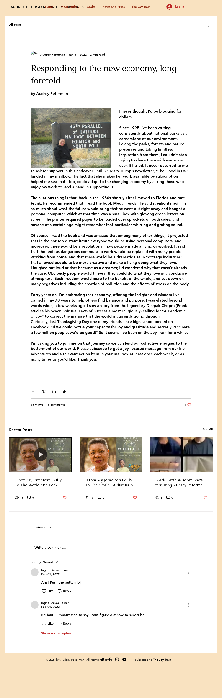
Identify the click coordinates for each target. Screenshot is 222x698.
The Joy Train (162, 660)
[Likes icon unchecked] (44, 591)
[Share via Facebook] (33, 391)
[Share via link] (65, 391)
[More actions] (188, 54)
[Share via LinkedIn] (54, 391)
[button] (207, 25)
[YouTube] (124, 659)
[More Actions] (188, 572)
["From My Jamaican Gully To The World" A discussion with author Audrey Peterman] (111, 454)
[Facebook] (109, 659)
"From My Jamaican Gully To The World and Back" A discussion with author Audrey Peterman (39, 483)
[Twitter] (102, 659)
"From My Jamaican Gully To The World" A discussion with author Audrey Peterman (110, 483)
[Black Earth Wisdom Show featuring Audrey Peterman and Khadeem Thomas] (181, 454)
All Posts (15, 25)
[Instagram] (117, 659)
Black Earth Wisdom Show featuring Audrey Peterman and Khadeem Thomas (180, 483)
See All (208, 429)
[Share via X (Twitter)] (43, 391)
